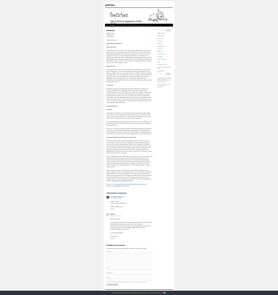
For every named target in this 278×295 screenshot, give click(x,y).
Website (108, 277)
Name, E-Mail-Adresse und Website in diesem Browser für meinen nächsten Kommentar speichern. (127, 281)
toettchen (110, 4)
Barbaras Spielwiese (160, 35)
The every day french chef (161, 54)
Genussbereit (159, 43)
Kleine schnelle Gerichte (121, 25)
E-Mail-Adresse (109, 272)
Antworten (112, 208)
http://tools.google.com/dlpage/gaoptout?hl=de (122, 180)
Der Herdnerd (159, 64)
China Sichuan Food (160, 71)
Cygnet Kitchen (159, 56)
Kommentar (109, 251)
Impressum (112, 25)
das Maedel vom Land (161, 46)
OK (164, 292)
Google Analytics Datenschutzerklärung (121, 186)
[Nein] (276, 293)
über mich (151, 25)
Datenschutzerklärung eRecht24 (122, 184)
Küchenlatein (159, 51)
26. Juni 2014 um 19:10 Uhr (115, 215)
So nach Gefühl (159, 48)
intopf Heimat (160, 41)
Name (107, 268)
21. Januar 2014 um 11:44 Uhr (116, 198)
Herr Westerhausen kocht (161, 67)
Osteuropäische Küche (142, 25)
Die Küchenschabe (160, 38)
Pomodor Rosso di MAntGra (162, 59)
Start (108, 25)
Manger (158, 61)
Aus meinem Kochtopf (115, 196)
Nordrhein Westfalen (132, 25)
